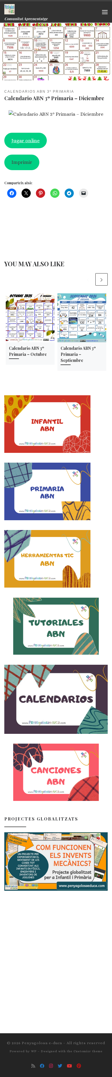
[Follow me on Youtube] (69, 1066)
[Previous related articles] (88, 279)
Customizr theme (88, 1051)
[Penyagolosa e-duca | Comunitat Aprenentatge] (9, 8)
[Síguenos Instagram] (51, 1066)
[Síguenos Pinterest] (79, 1066)
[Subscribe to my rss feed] (33, 1066)
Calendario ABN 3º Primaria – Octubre (28, 351)
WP (33, 1051)
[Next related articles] (101, 279)
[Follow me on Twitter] (60, 1066)
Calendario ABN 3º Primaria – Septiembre (78, 354)
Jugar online (25, 140)
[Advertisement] (56, 957)
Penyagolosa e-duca (42, 1043)
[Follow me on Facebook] (42, 1066)
